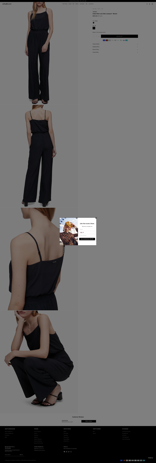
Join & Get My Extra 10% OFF (87, 239)
